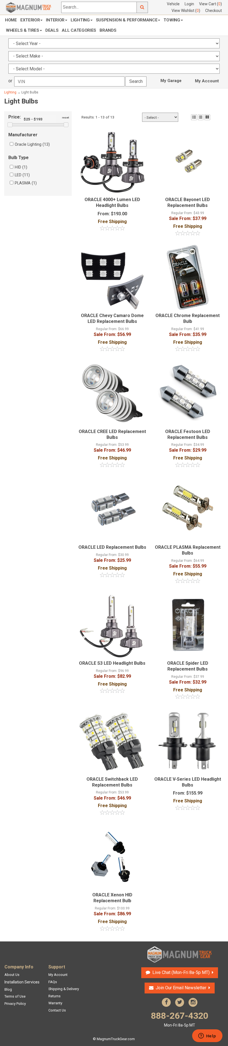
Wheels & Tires (22, 30)
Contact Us (57, 1010)
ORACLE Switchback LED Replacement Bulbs (112, 782)
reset (65, 117)
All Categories (79, 30)
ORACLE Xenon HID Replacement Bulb (112, 897)
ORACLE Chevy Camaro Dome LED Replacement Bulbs (112, 318)
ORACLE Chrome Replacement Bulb (187, 318)
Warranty (55, 1003)
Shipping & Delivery (63, 989)
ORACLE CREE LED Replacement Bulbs (112, 434)
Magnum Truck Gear (179, 954)
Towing (171, 20)
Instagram (193, 1002)
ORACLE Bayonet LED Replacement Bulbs (187, 202)
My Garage (171, 80)
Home (11, 20)
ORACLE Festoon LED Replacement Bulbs (187, 434)
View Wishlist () (186, 10)
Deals (52, 30)
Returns (54, 996)
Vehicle (173, 4)
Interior (55, 20)
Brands (108, 30)
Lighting (80, 20)
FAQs (52, 982)
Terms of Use (15, 996)
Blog (8, 989)
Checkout (213, 10)
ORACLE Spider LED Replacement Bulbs (187, 666)
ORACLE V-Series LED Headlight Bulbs (187, 782)
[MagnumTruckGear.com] (28, 7)
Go (142, 7)
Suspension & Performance (127, 20)
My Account (207, 80)
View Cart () (210, 4)
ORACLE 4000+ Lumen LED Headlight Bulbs (112, 202)
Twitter (179, 1002)
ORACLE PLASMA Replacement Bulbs (187, 550)
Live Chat (180, 972)
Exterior (30, 20)
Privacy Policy (15, 1004)
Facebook (166, 1002)
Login (189, 4)
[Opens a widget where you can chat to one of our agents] (207, 1036)
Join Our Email (181, 987)
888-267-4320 (179, 1018)
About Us (11, 975)
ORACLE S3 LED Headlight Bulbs (112, 663)
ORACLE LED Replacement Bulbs (112, 547)
